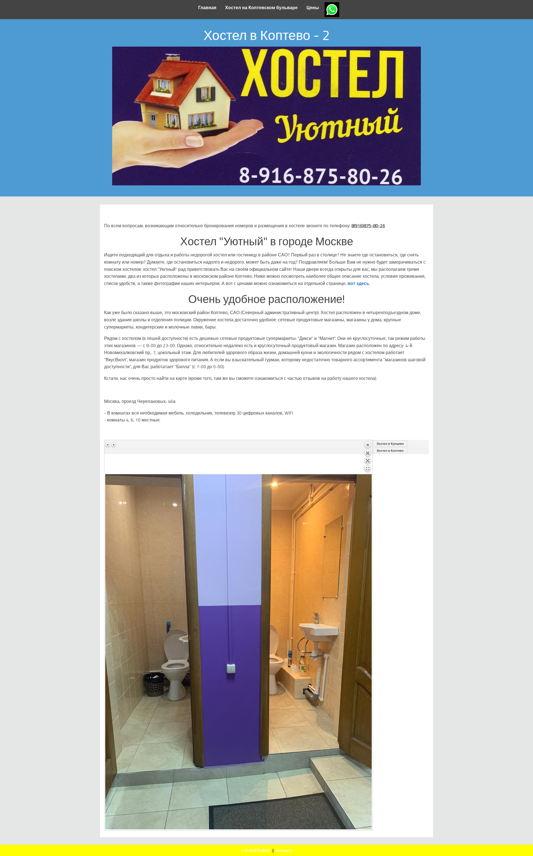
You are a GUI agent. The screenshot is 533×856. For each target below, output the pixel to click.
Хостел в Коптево (390, 450)
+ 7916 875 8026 (255, 850)
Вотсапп (284, 850)
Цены (312, 7)
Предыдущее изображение (108, 445)
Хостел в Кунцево (390, 443)
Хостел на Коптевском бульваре (261, 7)
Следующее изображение (113, 445)
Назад (367, 457)
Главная (207, 7)
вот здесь (358, 283)
